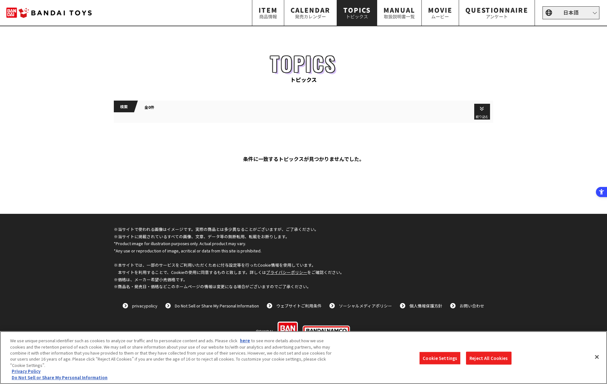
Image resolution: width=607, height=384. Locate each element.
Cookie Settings (440, 358)
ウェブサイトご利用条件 (299, 306)
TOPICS (357, 12)
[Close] (597, 357)
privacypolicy (144, 306)
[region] (303, 357)
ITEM (268, 12)
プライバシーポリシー (286, 272)
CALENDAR (310, 12)
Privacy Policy (26, 372)
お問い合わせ (472, 306)
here (245, 341)
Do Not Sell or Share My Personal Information (217, 306)
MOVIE (440, 12)
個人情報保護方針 (425, 306)
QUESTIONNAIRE (496, 12)
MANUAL (399, 12)
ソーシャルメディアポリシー (365, 306)
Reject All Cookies (488, 358)
